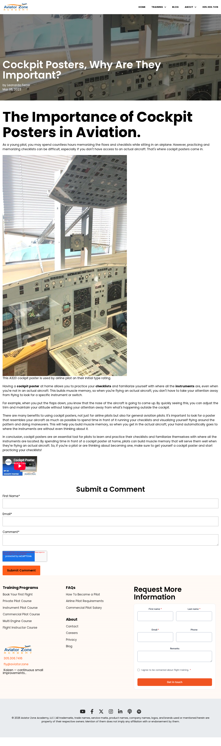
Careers (72, 633)
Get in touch (174, 682)
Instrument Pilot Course (20, 608)
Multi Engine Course (17, 621)
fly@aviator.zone (15, 664)
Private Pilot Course (17, 601)
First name (155, 609)
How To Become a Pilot (83, 594)
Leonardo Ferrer (18, 85)
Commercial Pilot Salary (84, 608)
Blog (69, 646)
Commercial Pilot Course (21, 614)
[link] (16, 7)
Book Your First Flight (18, 594)
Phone (194, 629)
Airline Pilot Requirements (85, 601)
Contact (72, 626)
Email (155, 629)
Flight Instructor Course (20, 627)
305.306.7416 (12, 658)
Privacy (71, 640)
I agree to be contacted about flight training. (166, 669)
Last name (194, 609)
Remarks (174, 648)
